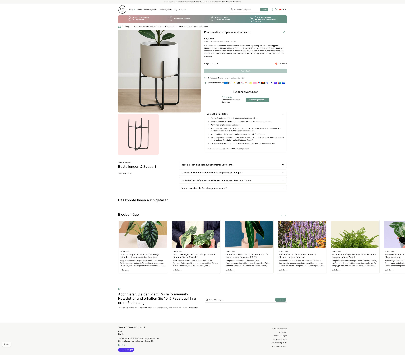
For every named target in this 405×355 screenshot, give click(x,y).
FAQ (224, 148)
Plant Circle (121, 332)
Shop (127, 26)
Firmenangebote (151, 10)
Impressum (283, 332)
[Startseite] (122, 9)
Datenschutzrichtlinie (279, 329)
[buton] (122, 327)
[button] (283, 9)
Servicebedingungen (280, 336)
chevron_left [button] (281, 215)
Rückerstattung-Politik (279, 343)
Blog (175, 9)
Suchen (264, 9)
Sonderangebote (165, 9)
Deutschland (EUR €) (137, 327)
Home (139, 9)
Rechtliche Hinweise (280, 339)
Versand (216, 41)
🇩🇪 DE (283, 9)
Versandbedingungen (279, 346)
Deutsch (122, 327)
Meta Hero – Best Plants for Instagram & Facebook (154, 26)
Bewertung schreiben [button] (257, 100)
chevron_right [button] (285, 215)
